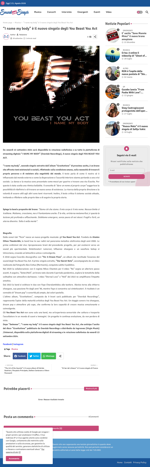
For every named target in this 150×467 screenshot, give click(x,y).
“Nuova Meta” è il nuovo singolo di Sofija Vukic (135, 128)
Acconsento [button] (14, 458)
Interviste (67, 12)
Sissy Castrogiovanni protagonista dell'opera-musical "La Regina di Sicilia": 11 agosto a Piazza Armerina (135, 110)
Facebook (22, 356)
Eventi (97, 12)
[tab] (37, 12)
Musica (37, 12)
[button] (140, 12)
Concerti (51, 12)
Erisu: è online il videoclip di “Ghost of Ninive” (133, 54)
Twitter (36, 356)
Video (108, 12)
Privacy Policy (139, 462)
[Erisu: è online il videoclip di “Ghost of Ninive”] (112, 55)
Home (120, 462)
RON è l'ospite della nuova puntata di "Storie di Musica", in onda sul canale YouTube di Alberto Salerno (135, 73)
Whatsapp (50, 356)
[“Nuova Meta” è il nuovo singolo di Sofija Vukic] (112, 128)
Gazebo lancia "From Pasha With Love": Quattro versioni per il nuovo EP (133, 91)
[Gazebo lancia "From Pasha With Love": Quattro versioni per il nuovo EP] (112, 91)
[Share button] (60, 356)
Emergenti (82, 12)
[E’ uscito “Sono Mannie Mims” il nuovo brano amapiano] (112, 35)
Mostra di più (91, 388)
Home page (7, 22)
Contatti (128, 462)
